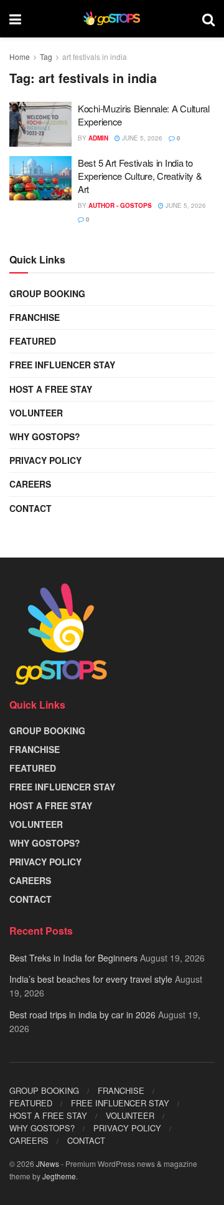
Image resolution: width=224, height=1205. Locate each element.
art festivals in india (94, 56)
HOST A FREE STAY (50, 389)
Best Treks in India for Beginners (73, 958)
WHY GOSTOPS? (44, 436)
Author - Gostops (120, 205)
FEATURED (32, 341)
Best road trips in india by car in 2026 (82, 1014)
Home (19, 56)
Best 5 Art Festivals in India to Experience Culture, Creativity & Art (140, 175)
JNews (47, 1163)
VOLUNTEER (36, 412)
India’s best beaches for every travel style (90, 979)
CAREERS (30, 484)
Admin (98, 138)
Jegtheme (59, 1176)
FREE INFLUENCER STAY (62, 364)
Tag (46, 56)
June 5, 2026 (141, 138)
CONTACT (30, 508)
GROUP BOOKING (47, 293)
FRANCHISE (34, 317)
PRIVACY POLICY (45, 460)
